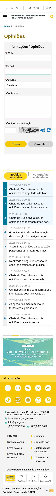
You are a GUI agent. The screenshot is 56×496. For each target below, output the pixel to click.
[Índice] (4, 16)
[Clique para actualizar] (49, 130)
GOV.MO (12, 436)
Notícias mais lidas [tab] (15, 176)
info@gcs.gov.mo (17, 422)
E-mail (10, 66)
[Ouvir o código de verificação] (42, 131)
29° (36, 8)
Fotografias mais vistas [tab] (41, 176)
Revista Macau (15, 442)
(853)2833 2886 (16, 426)
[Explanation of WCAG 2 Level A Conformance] (49, 490)
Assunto (11, 79)
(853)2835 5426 (39, 426)
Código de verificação (19, 123)
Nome (9, 52)
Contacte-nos (41, 442)
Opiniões (39, 436)
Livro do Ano (14, 448)
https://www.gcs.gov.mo (20, 418)
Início (7, 26)
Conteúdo (12, 93)
